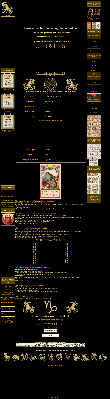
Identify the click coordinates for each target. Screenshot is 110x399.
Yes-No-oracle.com (7, 309)
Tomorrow (94, 46)
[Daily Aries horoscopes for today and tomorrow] (7, 361)
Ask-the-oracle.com (7, 314)
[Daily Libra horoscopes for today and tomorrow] (59, 361)
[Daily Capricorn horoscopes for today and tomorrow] (85, 361)
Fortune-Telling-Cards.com (8, 320)
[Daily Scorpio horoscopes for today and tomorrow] (68, 361)
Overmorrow (93, 50)
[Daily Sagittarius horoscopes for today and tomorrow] (76, 361)
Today (94, 41)
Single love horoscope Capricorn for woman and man (93, 18)
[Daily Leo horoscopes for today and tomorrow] (42, 361)
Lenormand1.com (7, 293)
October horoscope (7, 200)
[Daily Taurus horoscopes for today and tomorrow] (16, 361)
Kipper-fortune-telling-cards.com (7, 304)
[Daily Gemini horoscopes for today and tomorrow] (24, 361)
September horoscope (7, 196)
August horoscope (7, 192)
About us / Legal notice (55, 365)
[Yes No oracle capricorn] (8, 225)
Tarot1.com (7, 288)
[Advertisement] (8, 42)
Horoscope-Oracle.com (8, 298)
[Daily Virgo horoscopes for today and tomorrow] (50, 361)
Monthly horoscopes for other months (8, 205)
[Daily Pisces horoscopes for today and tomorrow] (102, 361)
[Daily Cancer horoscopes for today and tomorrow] (33, 361)
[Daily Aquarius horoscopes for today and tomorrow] (94, 361)
